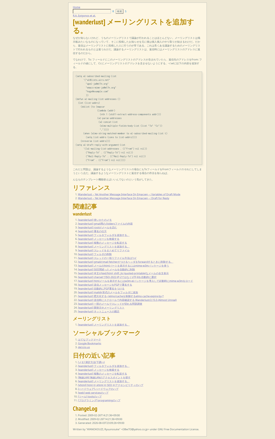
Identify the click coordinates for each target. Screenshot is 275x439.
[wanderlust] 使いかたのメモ (95, 220)
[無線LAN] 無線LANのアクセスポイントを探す (104, 377)
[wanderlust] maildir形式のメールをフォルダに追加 (108, 292)
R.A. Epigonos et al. (84, 15)
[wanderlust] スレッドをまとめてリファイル (104, 250)
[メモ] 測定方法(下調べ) (91, 362)
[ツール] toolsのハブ (90, 396)
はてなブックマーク (89, 339)
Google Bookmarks (89, 343)
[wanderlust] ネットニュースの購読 (98, 311)
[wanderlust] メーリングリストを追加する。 (104, 246)
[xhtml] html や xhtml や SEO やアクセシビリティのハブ (110, 385)
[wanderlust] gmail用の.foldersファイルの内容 (105, 223)
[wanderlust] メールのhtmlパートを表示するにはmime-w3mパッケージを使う (123, 265)
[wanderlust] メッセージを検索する (98, 239)
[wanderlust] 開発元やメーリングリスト (101, 307)
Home (76, 7)
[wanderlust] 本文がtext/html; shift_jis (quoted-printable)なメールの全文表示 (123, 273)
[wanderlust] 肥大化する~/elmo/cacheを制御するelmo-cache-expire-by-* (121, 296)
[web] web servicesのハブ (93, 392)
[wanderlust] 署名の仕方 (92, 231)
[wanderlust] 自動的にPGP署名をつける (101, 288)
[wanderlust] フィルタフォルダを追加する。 (104, 235)
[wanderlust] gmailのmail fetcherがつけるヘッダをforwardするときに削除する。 (125, 262)
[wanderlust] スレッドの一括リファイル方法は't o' (107, 258)
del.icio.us (84, 347)
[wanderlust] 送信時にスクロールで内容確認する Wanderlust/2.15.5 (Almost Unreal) (127, 300)
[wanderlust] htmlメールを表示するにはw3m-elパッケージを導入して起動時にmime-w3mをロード (135, 281)
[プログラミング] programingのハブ (99, 400)
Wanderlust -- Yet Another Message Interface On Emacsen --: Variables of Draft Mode (129, 194)
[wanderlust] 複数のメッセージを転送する (102, 242)
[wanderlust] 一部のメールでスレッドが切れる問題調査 (110, 304)
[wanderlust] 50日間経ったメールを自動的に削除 (106, 269)
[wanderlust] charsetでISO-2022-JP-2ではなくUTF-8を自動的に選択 (117, 277)
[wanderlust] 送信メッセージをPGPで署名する (105, 284)
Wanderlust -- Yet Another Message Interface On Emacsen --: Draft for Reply (123, 198)
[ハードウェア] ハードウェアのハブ (98, 389)
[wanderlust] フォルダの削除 (95, 254)
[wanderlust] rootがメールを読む (97, 227)
